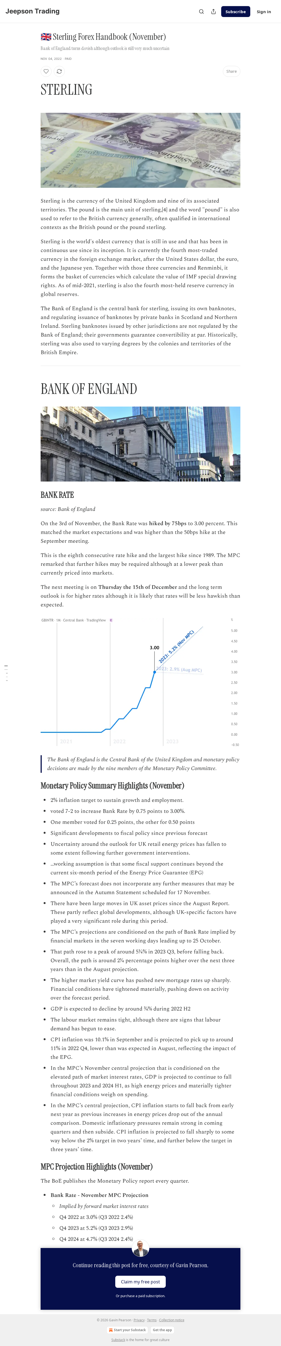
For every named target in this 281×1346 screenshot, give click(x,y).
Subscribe (236, 11)
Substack (118, 1339)
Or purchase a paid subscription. (140, 1296)
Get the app (162, 1330)
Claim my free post (140, 1282)
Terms (152, 1320)
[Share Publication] (213, 11)
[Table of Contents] (6, 673)
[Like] (46, 71)
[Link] (33, 89)
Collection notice (171, 1320)
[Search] (201, 11)
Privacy (139, 1320)
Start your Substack (130, 1330)
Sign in (264, 11)
